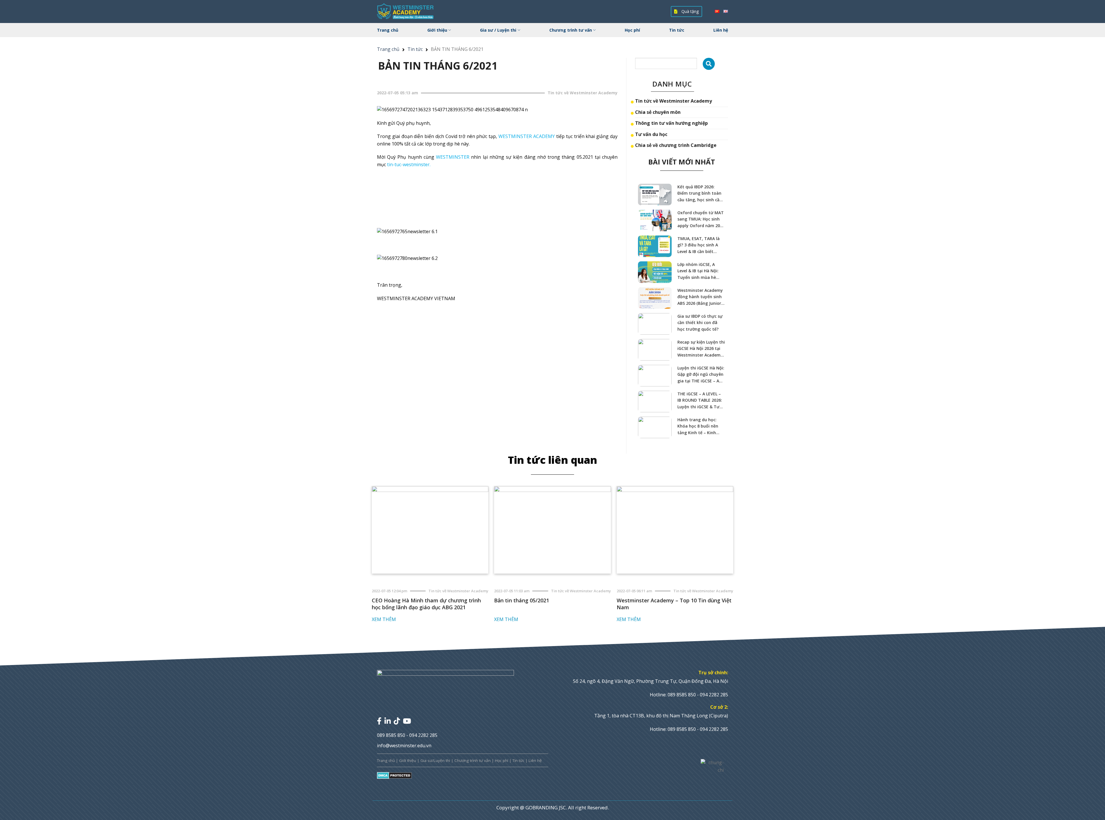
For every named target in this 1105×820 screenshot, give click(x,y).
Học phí (632, 30)
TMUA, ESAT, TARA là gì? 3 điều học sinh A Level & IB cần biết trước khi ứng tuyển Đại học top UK (698, 245)
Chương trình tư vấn (570, 30)
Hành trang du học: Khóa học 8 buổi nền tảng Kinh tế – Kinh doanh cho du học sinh (700, 426)
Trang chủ (387, 30)
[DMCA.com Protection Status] (394, 775)
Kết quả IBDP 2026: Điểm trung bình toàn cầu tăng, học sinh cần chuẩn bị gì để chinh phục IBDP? (699, 193)
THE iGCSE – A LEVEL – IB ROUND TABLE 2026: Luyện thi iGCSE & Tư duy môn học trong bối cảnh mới (700, 400)
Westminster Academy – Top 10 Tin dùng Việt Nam (674, 604)
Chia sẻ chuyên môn (658, 112)
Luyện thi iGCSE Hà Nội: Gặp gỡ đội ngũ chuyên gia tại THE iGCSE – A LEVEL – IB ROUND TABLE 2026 (700, 374)
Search (709, 64)
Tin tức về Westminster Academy (673, 101)
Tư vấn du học (651, 134)
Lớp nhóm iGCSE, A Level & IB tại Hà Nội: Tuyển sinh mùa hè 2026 (698, 271)
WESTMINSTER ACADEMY (526, 136)
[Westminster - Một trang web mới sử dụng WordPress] (406, 11)
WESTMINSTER (452, 157)
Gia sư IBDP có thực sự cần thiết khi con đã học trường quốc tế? (700, 322)
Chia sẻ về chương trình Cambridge (676, 145)
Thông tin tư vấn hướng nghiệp (671, 123)
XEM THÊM (384, 619)
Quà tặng (689, 11)
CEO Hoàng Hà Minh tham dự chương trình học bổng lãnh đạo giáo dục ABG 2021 (426, 604)
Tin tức (676, 30)
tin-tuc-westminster (408, 164)
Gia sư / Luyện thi (498, 30)
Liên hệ (720, 30)
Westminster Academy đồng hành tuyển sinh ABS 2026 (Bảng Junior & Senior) (701, 297)
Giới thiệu (437, 30)
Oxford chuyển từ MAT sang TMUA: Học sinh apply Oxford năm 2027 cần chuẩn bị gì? (701, 219)
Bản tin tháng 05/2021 (521, 600)
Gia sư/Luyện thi (435, 760)
